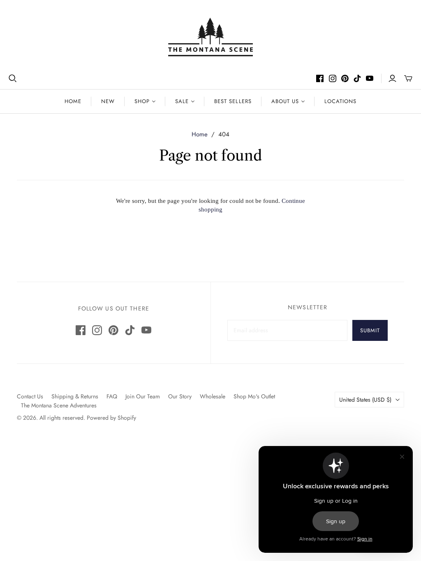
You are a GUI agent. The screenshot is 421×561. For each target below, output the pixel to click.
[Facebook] (320, 78)
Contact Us (30, 396)
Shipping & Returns (74, 396)
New (108, 101)
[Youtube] (369, 78)
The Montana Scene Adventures (59, 405)
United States (365, 399)
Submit (370, 330)
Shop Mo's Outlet (254, 396)
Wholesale (212, 396)
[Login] (392, 78)
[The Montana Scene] (211, 36)
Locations (340, 101)
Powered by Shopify (111, 418)
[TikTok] (357, 78)
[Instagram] (332, 78)
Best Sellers (232, 101)
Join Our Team (142, 396)
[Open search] (13, 78)
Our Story (180, 396)
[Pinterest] (345, 78)
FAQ (111, 396)
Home (73, 101)
